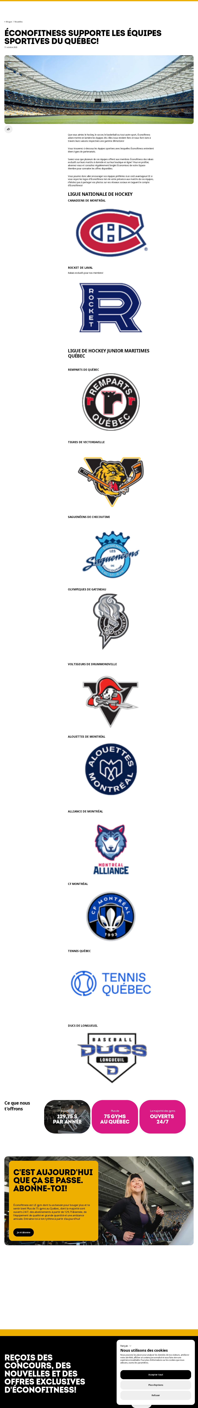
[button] (125, 1346)
